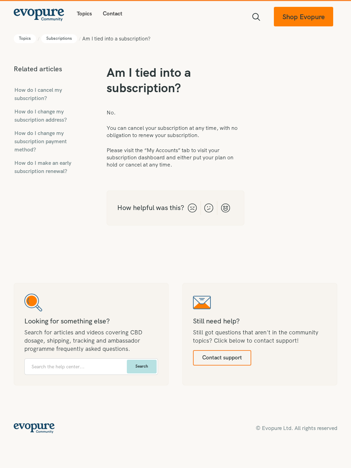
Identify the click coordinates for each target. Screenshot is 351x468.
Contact (112, 13)
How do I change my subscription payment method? (40, 141)
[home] (39, 14)
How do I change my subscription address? (40, 115)
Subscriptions (59, 38)
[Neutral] (209, 208)
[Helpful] (225, 208)
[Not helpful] (192, 208)
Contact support (222, 357)
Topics (25, 38)
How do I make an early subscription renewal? (42, 167)
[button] (84, 14)
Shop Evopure (303, 16)
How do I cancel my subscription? (38, 94)
